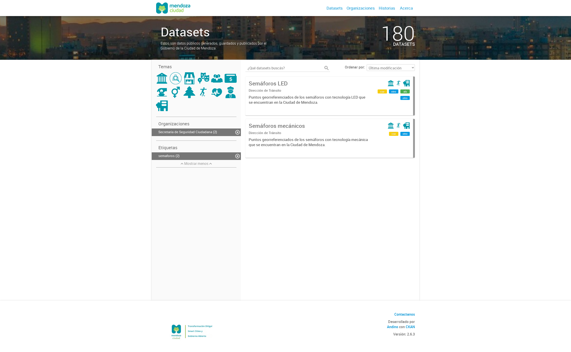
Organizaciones (361, 8)
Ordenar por (354, 67)
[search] (326, 68)
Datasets (335, 8)
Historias (387, 8)
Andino (392, 326)
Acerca (406, 8)
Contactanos (404, 314)
